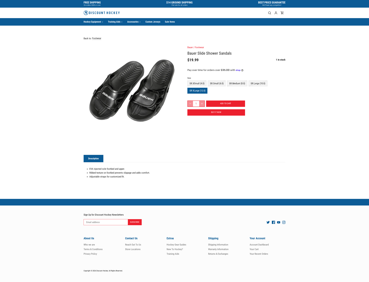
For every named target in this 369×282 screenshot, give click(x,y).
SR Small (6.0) (217, 83)
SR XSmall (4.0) (197, 83)
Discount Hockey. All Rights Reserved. (109, 271)
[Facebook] (273, 222)
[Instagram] (283, 222)
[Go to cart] (282, 13)
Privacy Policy (90, 253)
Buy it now (216, 112)
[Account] (276, 13)
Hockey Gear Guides (176, 244)
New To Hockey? (175, 249)
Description (93, 158)
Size (189, 78)
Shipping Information (218, 244)
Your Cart (254, 249)
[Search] (269, 13)
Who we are (89, 244)
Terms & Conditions (93, 249)
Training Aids (173, 253)
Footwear (96, 38)
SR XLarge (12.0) (197, 90)
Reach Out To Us (133, 244)
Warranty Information (218, 249)
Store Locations (133, 249)
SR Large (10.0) (258, 83)
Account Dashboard (259, 244)
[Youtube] (278, 222)
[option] (132, 91)
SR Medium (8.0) (237, 83)
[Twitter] (268, 222)
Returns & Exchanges (218, 253)
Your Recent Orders (259, 253)
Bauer (190, 47)
